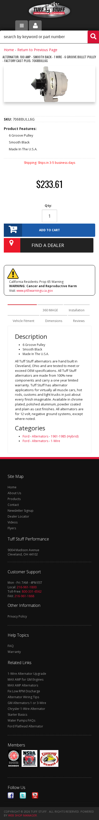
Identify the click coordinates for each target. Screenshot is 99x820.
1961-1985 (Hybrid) (64, 436)
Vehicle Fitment (23, 321)
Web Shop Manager (22, 815)
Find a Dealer (47, 245)
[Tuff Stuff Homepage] (49, 11)
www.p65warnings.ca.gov (34, 290)
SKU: (8, 119)
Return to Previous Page (37, 49)
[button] (49, 37)
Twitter (23, 795)
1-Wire (55, 441)
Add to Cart (49, 230)
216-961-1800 (27, 587)
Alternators (40, 436)
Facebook (11, 795)
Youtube (35, 795)
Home (9, 49)
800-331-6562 (32, 591)
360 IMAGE (50, 310)
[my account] (35, 25)
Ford (26, 436)
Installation (77, 310)
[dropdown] (21, 25)
